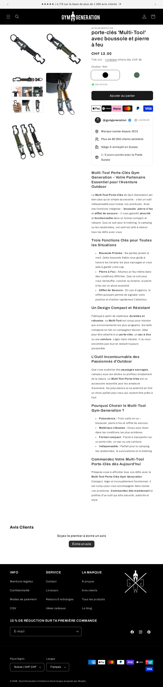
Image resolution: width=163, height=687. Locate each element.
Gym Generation (28, 681)
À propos (88, 581)
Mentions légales (21, 581)
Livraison (111, 59)
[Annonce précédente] (7, 4)
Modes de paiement (23, 599)
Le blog (87, 608)
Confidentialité (20, 590)
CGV (13, 608)
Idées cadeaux (56, 608)
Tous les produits (93, 599)
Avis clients (89, 590)
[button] (8, 16)
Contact (51, 581)
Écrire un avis (81, 544)
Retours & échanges (60, 599)
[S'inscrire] (77, 631)
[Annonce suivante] (155, 4)
